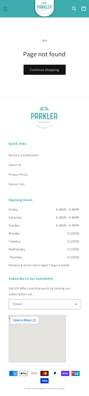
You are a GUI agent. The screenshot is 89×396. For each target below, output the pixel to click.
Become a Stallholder (24, 155)
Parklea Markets (39, 388)
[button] (5, 9)
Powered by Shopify (55, 388)
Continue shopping (44, 70)
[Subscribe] (75, 304)
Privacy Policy (18, 174)
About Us (15, 165)
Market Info (17, 184)
